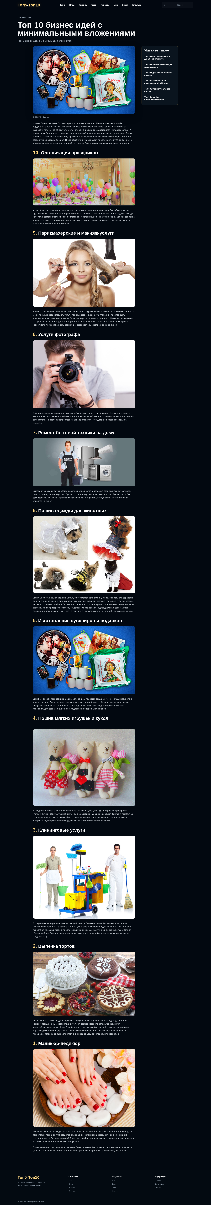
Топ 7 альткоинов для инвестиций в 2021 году (156, 81)
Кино (62, 5)
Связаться (158, 1187)
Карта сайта (159, 1184)
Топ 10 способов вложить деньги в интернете (157, 57)
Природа (105, 5)
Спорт (125, 5)
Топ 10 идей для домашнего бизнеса (158, 73)
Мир (116, 5)
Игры (71, 5)
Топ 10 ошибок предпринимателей (154, 98)
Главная (21, 18)
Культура (136, 5)
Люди (93, 5)
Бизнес (28, 18)
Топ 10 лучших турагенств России (157, 90)
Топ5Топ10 (29, 5)
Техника (83, 5)
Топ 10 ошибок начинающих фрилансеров (158, 65)
